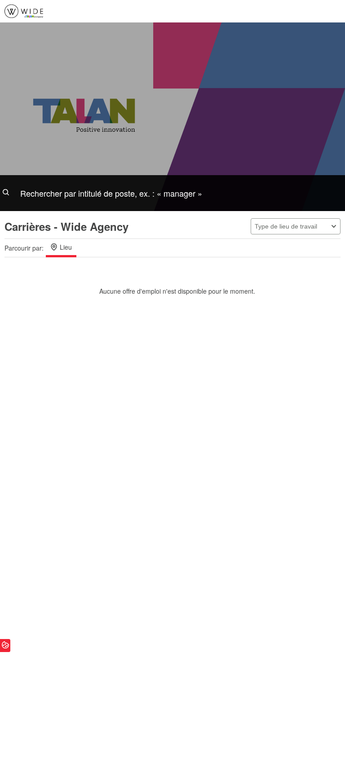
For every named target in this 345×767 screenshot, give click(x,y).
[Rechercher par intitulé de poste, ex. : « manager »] (172, 193)
